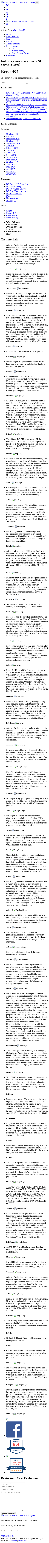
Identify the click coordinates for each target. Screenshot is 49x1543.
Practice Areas (12, 46)
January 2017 (11, 174)
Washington (11, 200)
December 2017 (12, 160)
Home (8, 34)
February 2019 (12, 148)
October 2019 (12, 141)
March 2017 (11, 171)
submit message (8, 1513)
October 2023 (12, 134)
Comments (12, 215)
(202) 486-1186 (19, 30)
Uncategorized (12, 198)
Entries (11, 213)
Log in (9, 211)
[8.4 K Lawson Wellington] (16, 1454)
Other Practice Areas (19, 53)
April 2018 (10, 153)
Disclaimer (22, 1541)
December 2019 (12, 139)
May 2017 (10, 167)
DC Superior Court (14, 193)
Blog (8, 39)
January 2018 (11, 157)
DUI (13, 48)
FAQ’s (9, 41)
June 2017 (10, 164)
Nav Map (13, 1541)
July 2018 (10, 150)
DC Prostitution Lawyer (16, 189)
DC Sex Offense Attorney (17, 191)
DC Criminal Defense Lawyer (18, 184)
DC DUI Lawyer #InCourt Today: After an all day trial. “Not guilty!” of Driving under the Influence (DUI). (27, 99)
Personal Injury (17, 51)
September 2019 (13, 143)
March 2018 (11, 155)
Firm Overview (12, 37)
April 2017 (10, 169)
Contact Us (11, 55)
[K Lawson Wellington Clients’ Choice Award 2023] (16, 1472)
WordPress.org (12, 218)
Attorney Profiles (13, 44)
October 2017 (12, 162)
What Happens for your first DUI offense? (23, 118)
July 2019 (10, 146)
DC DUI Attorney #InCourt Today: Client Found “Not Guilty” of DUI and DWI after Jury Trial (26, 105)
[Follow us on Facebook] (14, 1435)
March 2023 (11, 136)
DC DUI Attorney (13, 186)
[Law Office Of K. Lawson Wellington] (18, 2)
